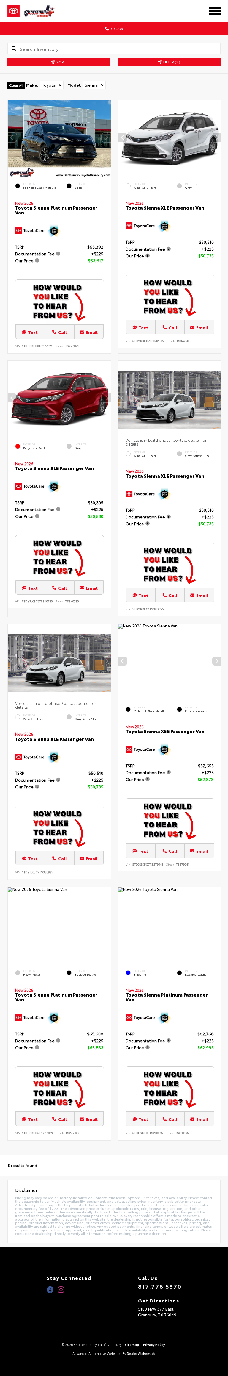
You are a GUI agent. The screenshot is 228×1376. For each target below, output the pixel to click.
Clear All (16, 85)
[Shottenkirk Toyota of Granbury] (43, 11)
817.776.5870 (159, 1286)
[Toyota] (13, 11)
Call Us (116, 28)
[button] (106, 137)
